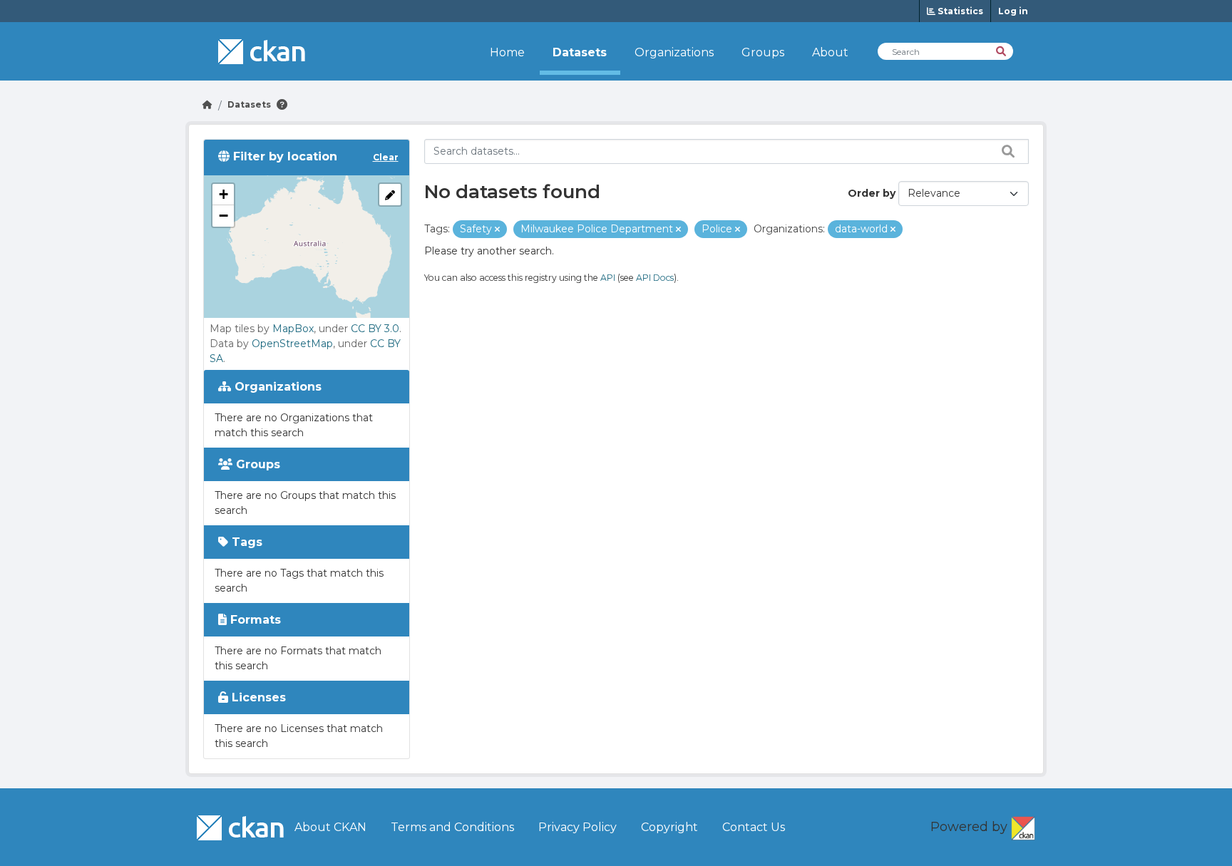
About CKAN (330, 827)
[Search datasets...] (1004, 151)
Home (507, 52)
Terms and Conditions (452, 827)
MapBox (293, 328)
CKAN (1023, 825)
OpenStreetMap (292, 343)
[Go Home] (207, 104)
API (607, 277)
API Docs (655, 277)
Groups (762, 52)
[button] (223, 194)
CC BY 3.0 (375, 328)
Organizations (674, 52)
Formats (254, 620)
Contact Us (753, 827)
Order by (871, 193)
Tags (245, 542)
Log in (1013, 11)
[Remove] (497, 229)
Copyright (669, 827)
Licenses (257, 697)
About (830, 52)
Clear (386, 157)
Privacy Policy (577, 827)
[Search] (1002, 50)
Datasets (580, 52)
